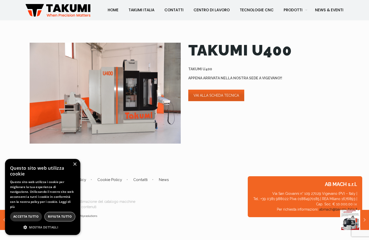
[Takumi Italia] (58, 10)
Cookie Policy (109, 179)
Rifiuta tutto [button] (60, 216)
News (164, 179)
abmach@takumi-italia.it (338, 209)
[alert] (42, 197)
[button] (42, 227)
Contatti (140, 179)
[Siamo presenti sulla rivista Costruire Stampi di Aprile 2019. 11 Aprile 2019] (354, 220)
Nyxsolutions (88, 216)
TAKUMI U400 (240, 50)
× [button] (75, 164)
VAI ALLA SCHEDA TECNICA (216, 95)
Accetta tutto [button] (26, 216)
